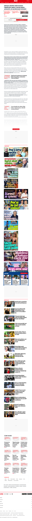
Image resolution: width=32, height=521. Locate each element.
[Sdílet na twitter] (23, 16)
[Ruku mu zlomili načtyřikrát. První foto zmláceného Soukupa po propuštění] (9, 385)
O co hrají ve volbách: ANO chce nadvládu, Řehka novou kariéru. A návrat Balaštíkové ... (16, 282)
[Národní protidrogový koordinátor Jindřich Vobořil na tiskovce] (16, 12)
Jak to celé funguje (16, 21)
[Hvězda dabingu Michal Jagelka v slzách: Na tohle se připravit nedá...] (9, 378)
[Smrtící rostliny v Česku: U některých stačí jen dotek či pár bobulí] (9, 334)
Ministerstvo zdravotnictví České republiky (14, 484)
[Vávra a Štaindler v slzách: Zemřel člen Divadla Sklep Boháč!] (9, 414)
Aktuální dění (6, 477)
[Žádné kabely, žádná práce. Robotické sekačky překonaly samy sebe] (9, 356)
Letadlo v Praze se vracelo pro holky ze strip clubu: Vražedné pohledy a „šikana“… (20, 392)
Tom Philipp (11, 487)
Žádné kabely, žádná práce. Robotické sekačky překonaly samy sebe (20, 355)
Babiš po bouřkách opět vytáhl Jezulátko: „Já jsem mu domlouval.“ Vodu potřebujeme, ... (7, 282)
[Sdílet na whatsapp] (26, 16)
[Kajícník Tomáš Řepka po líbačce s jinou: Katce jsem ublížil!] (9, 407)
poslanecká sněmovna (6, 487)
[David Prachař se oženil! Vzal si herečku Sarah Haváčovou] (9, 304)
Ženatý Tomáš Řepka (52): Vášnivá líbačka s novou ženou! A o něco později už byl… (20, 311)
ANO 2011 (7, 484)
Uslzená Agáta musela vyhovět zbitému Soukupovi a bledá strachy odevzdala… (21, 348)
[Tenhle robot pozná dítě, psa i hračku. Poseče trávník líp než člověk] (9, 326)
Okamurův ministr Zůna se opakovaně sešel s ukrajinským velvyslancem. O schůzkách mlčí (24, 282)
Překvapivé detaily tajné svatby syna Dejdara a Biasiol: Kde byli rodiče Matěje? (21, 317)
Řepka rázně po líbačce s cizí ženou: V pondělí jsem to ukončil (20, 340)
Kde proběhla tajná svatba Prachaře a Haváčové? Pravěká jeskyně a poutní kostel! (20, 363)
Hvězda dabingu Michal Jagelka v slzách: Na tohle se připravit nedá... (20, 377)
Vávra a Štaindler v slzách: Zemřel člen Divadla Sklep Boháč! (20, 413)
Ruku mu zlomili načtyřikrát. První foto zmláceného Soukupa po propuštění (20, 384)
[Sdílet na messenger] (25, 16)
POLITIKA (6, 273)
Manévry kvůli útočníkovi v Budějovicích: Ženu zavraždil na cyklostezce (20, 398)
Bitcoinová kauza (10, 480)
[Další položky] (31, 2)
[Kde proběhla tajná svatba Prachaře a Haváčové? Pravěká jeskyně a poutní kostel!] (9, 363)
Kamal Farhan (14, 487)
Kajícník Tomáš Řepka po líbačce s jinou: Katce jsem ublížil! (20, 406)
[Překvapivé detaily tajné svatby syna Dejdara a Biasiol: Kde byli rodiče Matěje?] (9, 318)
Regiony (6, 480)
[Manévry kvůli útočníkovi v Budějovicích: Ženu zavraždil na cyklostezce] (9, 400)
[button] (24, 494)
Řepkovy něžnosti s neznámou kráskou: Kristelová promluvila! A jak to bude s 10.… (20, 370)
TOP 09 (4, 484)
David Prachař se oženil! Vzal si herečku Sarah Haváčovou (21, 302)
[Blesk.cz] (16, 0)
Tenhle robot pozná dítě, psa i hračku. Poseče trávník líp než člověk (21, 325)
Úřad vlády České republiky (22, 484)
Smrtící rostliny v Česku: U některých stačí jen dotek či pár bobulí (20, 333)
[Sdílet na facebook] (22, 16)
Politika (5, 278)
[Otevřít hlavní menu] (1, 1)
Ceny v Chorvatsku (16, 480)
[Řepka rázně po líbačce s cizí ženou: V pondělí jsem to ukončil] (9, 341)
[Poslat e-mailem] (27, 16)
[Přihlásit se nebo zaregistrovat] (30, 1)
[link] (4, 494)
